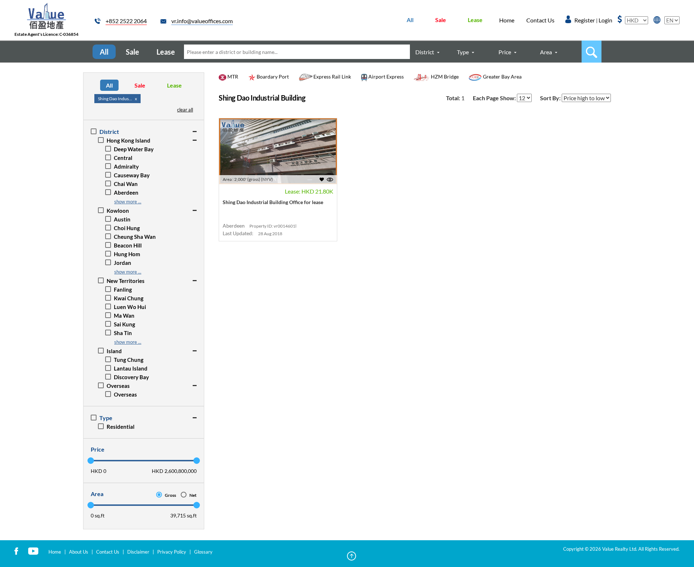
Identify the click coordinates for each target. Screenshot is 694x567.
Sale (440, 19)
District (424, 51)
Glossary (203, 552)
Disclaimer (138, 552)
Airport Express (385, 76)
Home (506, 20)
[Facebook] (16, 550)
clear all (185, 110)
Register (584, 20)
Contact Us (540, 20)
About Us (78, 552)
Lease (475, 19)
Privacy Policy (171, 552)
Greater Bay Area (501, 76)
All (410, 19)
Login (605, 20)
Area (546, 51)
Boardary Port (272, 76)
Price (504, 51)
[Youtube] (33, 550)
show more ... (127, 201)
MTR (232, 76)
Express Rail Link (331, 76)
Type (463, 51)
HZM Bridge (444, 76)
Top (351, 555)
